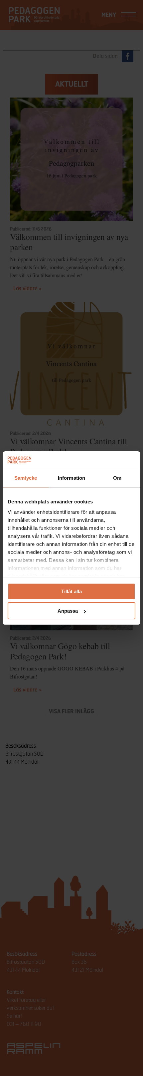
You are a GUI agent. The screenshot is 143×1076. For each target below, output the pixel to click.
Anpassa (68, 611)
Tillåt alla (71, 591)
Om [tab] (117, 478)
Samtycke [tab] (25, 478)
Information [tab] (71, 478)
